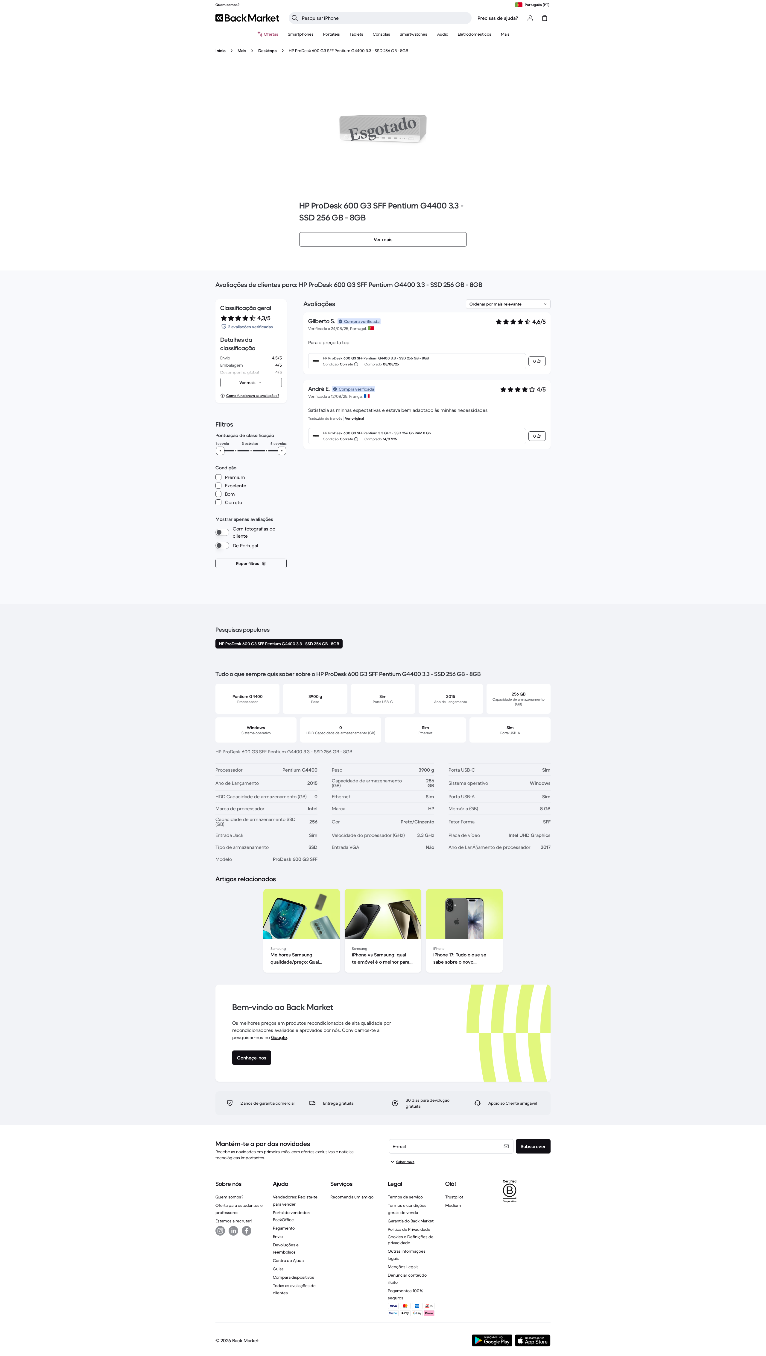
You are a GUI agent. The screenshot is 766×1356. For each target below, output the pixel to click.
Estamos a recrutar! (233, 1221)
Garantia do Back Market (411, 1221)
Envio (278, 1236)
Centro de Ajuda (288, 1260)
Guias (278, 1269)
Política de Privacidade (409, 1229)
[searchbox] (385, 18)
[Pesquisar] (295, 18)
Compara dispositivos (293, 1277)
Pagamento (284, 1228)
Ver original (354, 418)
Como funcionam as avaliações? (252, 395)
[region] (383, 932)
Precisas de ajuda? (498, 18)
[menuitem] (301, 34)
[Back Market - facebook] (246, 1231)
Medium (453, 1205)
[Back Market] (247, 18)
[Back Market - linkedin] (233, 1231)
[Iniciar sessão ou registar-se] (530, 18)
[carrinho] (545, 18)
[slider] (220, 451)
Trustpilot (454, 1197)
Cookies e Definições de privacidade (411, 1239)
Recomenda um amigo (351, 1197)
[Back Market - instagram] (220, 1231)
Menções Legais (403, 1266)
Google (279, 1037)
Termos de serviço (405, 1197)
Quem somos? (229, 1197)
